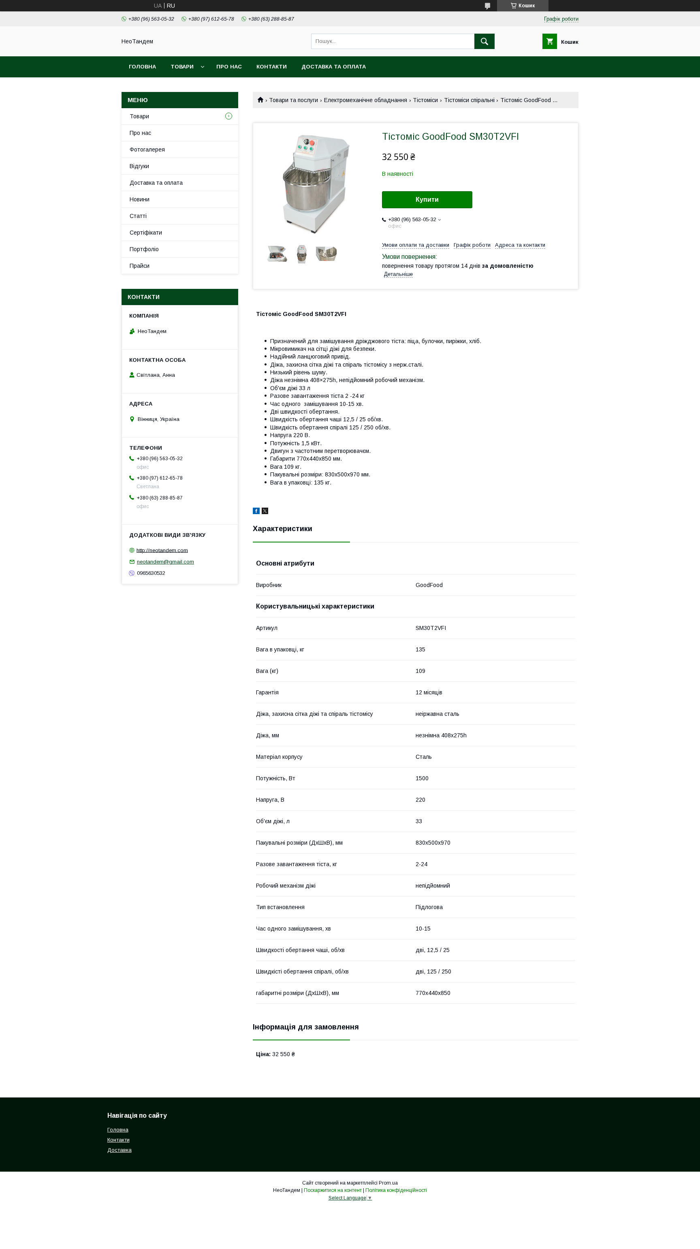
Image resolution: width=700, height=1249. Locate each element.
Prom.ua (388, 1183)
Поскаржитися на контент (333, 1190)
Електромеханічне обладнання (365, 100)
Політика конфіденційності (396, 1190)
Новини (139, 199)
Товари (182, 67)
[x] (265, 512)
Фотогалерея (147, 149)
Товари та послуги (293, 100)
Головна (142, 67)
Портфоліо (144, 249)
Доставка (119, 1150)
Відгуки (139, 166)
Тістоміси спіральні (469, 100)
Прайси (139, 266)
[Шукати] (484, 41)
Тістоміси (425, 100)
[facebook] (256, 512)
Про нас (229, 67)
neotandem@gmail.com (165, 562)
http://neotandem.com (162, 550)
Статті (138, 216)
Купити (427, 199)
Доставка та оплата (333, 67)
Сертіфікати (146, 232)
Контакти (271, 67)
